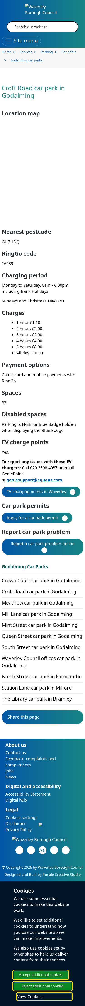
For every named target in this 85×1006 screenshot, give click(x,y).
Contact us (15, 752)
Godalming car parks (26, 60)
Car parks (68, 52)
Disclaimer (15, 823)
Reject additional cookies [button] (42, 985)
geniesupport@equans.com (34, 480)
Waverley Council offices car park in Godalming (41, 661)
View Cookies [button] (30, 996)
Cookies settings (21, 817)
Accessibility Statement (28, 794)
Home (6, 52)
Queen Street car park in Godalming (42, 636)
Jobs (9, 771)
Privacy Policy (18, 829)
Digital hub (16, 800)
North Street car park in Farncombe (42, 676)
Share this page (23, 717)
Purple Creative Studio (62, 874)
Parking (47, 52)
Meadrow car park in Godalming (38, 603)
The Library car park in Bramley (37, 699)
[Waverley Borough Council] (42, 9)
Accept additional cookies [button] (41, 974)
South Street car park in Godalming (41, 647)
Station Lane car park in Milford (37, 688)
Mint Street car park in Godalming (40, 625)
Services (26, 52)
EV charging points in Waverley (36, 491)
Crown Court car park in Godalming (41, 580)
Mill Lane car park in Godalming (37, 614)
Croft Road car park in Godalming (39, 592)
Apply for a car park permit (32, 517)
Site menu (25, 40)
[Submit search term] (69, 26)
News (10, 777)
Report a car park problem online (42, 543)
